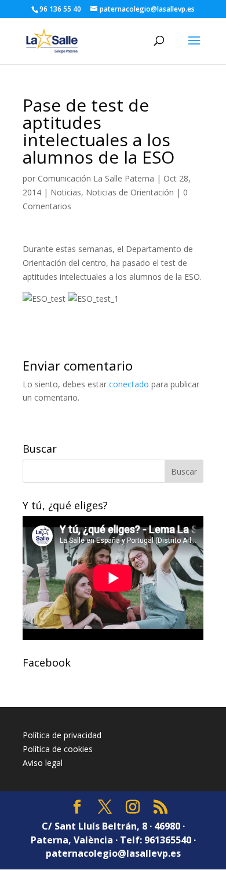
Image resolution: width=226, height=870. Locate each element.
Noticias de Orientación (130, 192)
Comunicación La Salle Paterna (96, 178)
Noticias (65, 192)
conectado (129, 384)
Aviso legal (43, 762)
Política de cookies (58, 748)
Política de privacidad (62, 735)
